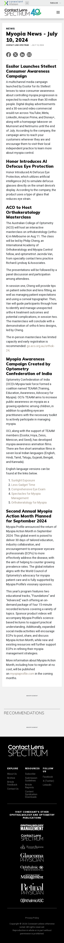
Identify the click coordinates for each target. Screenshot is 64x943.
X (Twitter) (48, 781)
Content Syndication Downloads (31, 794)
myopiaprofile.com (22, 673)
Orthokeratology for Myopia (29, 502)
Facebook (48, 776)
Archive (11, 778)
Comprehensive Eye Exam (28, 489)
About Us (12, 774)
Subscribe (30, 774)
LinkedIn (47, 785)
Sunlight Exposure (23, 480)
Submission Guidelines (31, 779)
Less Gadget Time (23, 484)
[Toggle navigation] (58, 12)
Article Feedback (12, 783)
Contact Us (13, 788)
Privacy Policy (32, 917)
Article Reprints (29, 786)
